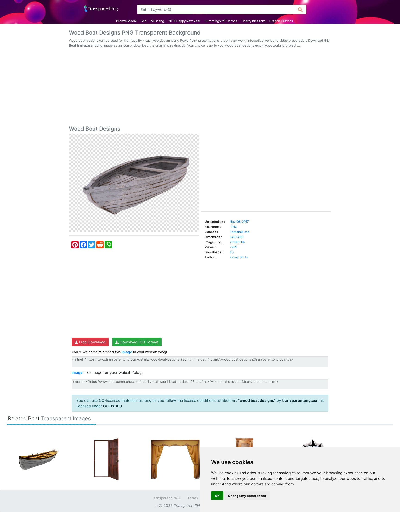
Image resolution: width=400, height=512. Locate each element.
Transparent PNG (166, 498)
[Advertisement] (200, 87)
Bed (144, 21)
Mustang (157, 21)
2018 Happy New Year (184, 21)
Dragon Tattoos (281, 21)
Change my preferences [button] (247, 496)
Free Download (92, 342)
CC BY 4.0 (112, 406)
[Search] (300, 9)
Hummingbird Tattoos (221, 21)
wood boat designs (257, 400)
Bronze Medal (126, 21)
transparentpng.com (301, 400)
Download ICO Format (139, 342)
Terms (193, 498)
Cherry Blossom (253, 21)
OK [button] (217, 496)
